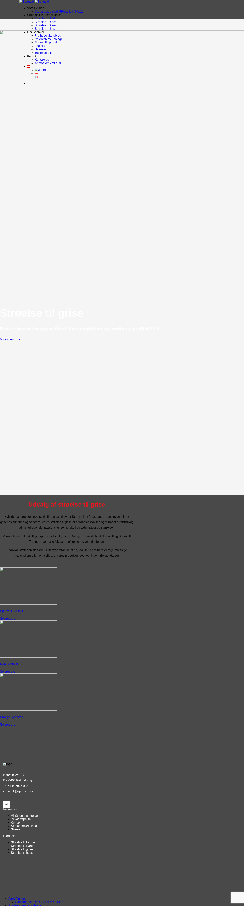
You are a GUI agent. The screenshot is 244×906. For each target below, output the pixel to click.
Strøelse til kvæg (46, 25)
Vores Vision (35, 8)
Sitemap (16, 829)
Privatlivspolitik (21, 819)
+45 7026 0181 (20, 786)
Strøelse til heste (46, 28)
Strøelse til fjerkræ (47, 18)
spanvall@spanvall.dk (18, 791)
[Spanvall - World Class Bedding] (34, 1)
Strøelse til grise (46, 21)
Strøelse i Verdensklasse (44, 15)
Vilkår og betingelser (25, 815)
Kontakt (16, 822)
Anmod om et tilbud (24, 826)
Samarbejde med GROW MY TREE (59, 11)
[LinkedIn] (6, 804)
